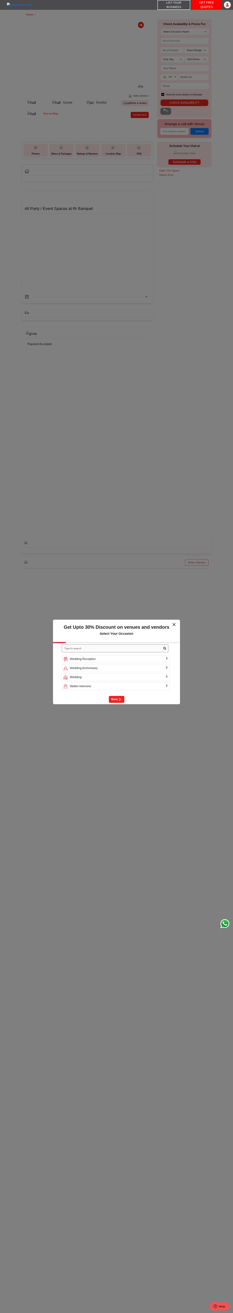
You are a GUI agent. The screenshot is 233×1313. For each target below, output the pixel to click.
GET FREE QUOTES (206, 5)
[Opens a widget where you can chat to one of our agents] (219, 1306)
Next (114, 699)
